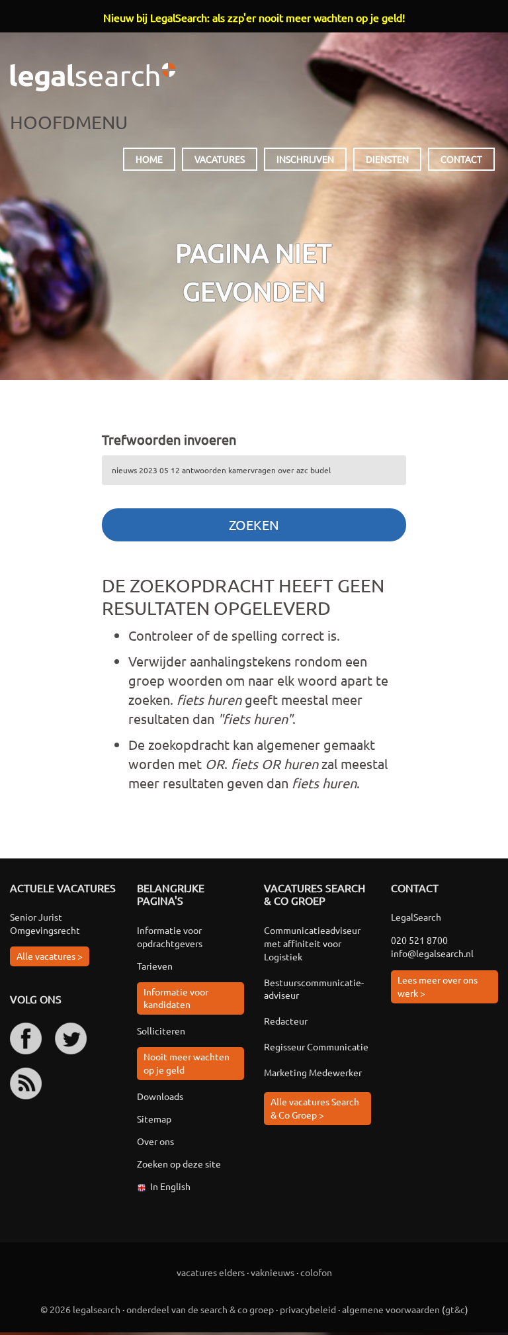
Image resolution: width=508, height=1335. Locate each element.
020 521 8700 (419, 940)
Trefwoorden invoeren (169, 439)
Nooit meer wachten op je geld (187, 1063)
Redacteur (286, 1021)
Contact (461, 159)
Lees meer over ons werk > (438, 986)
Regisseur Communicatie (316, 1046)
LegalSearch (92, 77)
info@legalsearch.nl (432, 953)
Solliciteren (161, 1030)
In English (170, 1186)
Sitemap (154, 1119)
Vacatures (219, 159)
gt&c (455, 1309)
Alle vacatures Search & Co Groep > (315, 1108)
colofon (316, 1272)
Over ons (155, 1141)
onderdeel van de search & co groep (200, 1309)
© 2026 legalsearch (80, 1309)
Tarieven (155, 966)
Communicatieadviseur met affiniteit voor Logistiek (312, 943)
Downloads (160, 1096)
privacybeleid (308, 1309)
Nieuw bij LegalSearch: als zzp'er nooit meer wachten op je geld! (254, 17)
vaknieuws (272, 1272)
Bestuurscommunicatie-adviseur (314, 988)
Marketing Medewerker (313, 1072)
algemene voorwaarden (391, 1309)
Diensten (387, 159)
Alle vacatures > (50, 956)
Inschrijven (305, 159)
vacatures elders (211, 1272)
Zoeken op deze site (179, 1164)
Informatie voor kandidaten (176, 998)
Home (149, 159)
